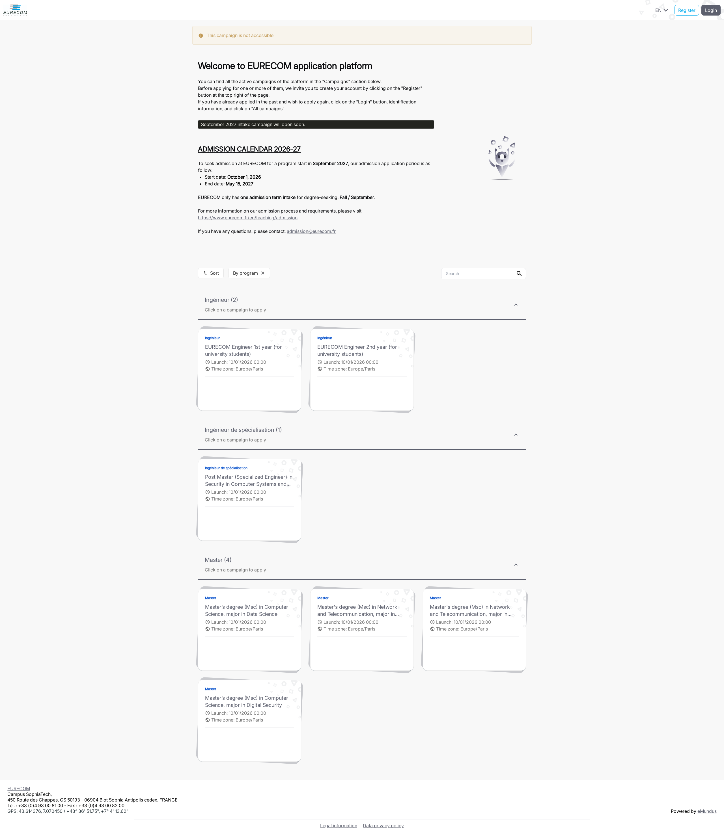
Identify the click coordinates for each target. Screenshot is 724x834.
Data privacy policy (383, 825)
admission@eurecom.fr (311, 231)
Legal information (338, 825)
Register (686, 10)
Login (711, 10)
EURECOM (18, 788)
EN (662, 10)
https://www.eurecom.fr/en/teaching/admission (248, 217)
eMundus (707, 811)
